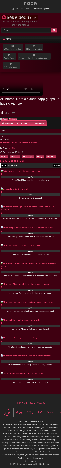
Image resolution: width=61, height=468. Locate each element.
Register (45, 9)
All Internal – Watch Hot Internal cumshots (19, 143)
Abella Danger (9, 58)
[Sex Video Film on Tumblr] (35, 3)
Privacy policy (30, 412)
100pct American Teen (13, 49)
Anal (5, 156)
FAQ (40, 412)
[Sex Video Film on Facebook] (25, 3)
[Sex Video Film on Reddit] (32, 3)
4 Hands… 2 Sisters (34, 49)
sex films (12, 148)
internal (52, 156)
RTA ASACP (19, 412)
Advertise (51, 412)
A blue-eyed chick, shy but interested (34, 58)
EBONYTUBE (22, 403)
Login (35, 9)
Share (14, 119)
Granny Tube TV (37, 403)
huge (41, 156)
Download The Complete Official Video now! (25, 123)
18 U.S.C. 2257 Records (7, 412)
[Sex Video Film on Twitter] (29, 3)
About (5, 119)
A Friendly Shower (11, 67)
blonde (16, 156)
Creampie (29, 156)
